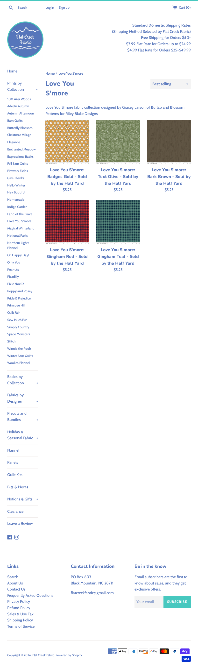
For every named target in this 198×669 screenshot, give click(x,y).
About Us (15, 583)
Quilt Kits (14, 474)
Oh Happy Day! (18, 255)
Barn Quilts (15, 120)
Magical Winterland (21, 228)
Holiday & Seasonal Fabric (22, 435)
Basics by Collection (22, 379)
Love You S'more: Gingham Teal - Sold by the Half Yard (118, 256)
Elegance (13, 142)
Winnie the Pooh (19, 348)
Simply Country (18, 327)
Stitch (11, 341)
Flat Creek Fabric (43, 655)
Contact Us (16, 589)
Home (12, 71)
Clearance (15, 511)
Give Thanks (15, 178)
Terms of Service (21, 626)
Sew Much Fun (17, 320)
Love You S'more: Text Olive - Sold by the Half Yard (118, 176)
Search (12, 577)
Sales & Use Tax (20, 614)
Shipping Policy (20, 620)
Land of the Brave (19, 214)
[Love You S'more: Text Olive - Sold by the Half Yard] (118, 142)
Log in (49, 7)
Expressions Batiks (20, 156)
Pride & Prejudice (19, 298)
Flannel (13, 450)
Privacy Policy (18, 601)
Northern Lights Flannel (18, 245)
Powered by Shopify (69, 655)
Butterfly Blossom (20, 128)
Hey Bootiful (16, 192)
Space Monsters (18, 334)
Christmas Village (19, 135)
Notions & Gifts (22, 499)
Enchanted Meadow (21, 149)
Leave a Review (20, 523)
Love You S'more (19, 221)
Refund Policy (18, 607)
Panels (12, 462)
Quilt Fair (13, 312)
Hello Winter (16, 185)
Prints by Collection (22, 86)
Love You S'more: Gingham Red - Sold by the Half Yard (67, 256)
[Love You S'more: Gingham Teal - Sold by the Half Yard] (118, 222)
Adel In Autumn (18, 106)
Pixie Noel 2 (15, 284)
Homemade (15, 199)
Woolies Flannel (18, 363)
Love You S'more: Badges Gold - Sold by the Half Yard (67, 176)
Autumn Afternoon (20, 113)
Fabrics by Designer (22, 398)
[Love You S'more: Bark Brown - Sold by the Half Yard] (169, 142)
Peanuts (13, 269)
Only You (13, 262)
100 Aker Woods (19, 99)
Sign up (64, 7)
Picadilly (13, 276)
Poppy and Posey (19, 291)
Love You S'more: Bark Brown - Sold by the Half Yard (169, 176)
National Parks (17, 235)
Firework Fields (17, 171)
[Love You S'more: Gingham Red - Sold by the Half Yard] (67, 222)
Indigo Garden (17, 207)
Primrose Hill (16, 305)
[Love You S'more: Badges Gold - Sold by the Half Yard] (67, 142)
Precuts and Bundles (22, 416)
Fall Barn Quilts (17, 163)
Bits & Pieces (17, 487)
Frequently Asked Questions (30, 595)
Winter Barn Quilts (20, 356)
